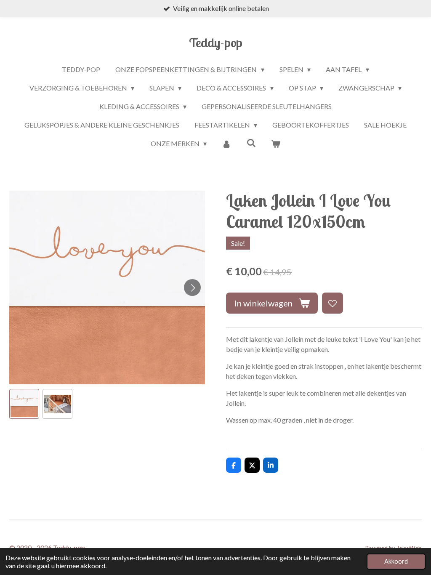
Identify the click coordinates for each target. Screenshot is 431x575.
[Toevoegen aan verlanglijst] (332, 303)
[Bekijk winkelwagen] (276, 143)
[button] (24, 404)
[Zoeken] (251, 142)
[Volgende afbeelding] (192, 287)
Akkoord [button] (396, 561)
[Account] (226, 143)
